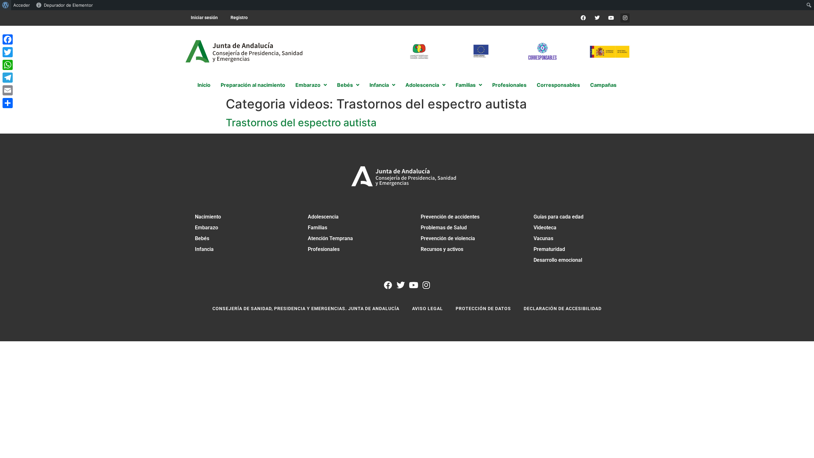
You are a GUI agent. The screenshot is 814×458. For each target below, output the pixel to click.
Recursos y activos (442, 249)
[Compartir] (7, 103)
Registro (239, 17)
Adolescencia (323, 217)
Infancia (204, 249)
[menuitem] (5, 5)
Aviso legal (427, 308)
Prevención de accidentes (450, 217)
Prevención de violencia (448, 238)
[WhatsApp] (7, 65)
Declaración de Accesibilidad (563, 308)
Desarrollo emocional (558, 260)
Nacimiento (208, 217)
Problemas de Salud (444, 228)
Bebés (202, 238)
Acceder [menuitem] (21, 5)
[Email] (7, 90)
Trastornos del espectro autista (301, 122)
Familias (317, 228)
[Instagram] (625, 18)
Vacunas (543, 238)
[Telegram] (7, 77)
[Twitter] (597, 18)
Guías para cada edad (558, 217)
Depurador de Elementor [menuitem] (68, 5)
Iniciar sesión (204, 17)
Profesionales (324, 249)
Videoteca (545, 228)
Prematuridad (549, 249)
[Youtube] (611, 18)
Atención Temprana (330, 238)
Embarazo (206, 228)
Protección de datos (483, 308)
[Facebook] (583, 18)
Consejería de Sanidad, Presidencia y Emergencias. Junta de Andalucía (305, 308)
